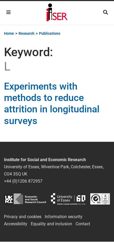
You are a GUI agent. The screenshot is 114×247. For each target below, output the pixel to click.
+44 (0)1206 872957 (23, 181)
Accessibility (15, 223)
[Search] (105, 12)
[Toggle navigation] (8, 12)
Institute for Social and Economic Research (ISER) (57, 13)
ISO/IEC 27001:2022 (100, 199)
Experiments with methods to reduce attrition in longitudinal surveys (51, 103)
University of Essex (68, 199)
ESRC (25, 199)
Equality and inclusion (51, 223)
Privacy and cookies (22, 216)
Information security (63, 216)
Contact (83, 223)
